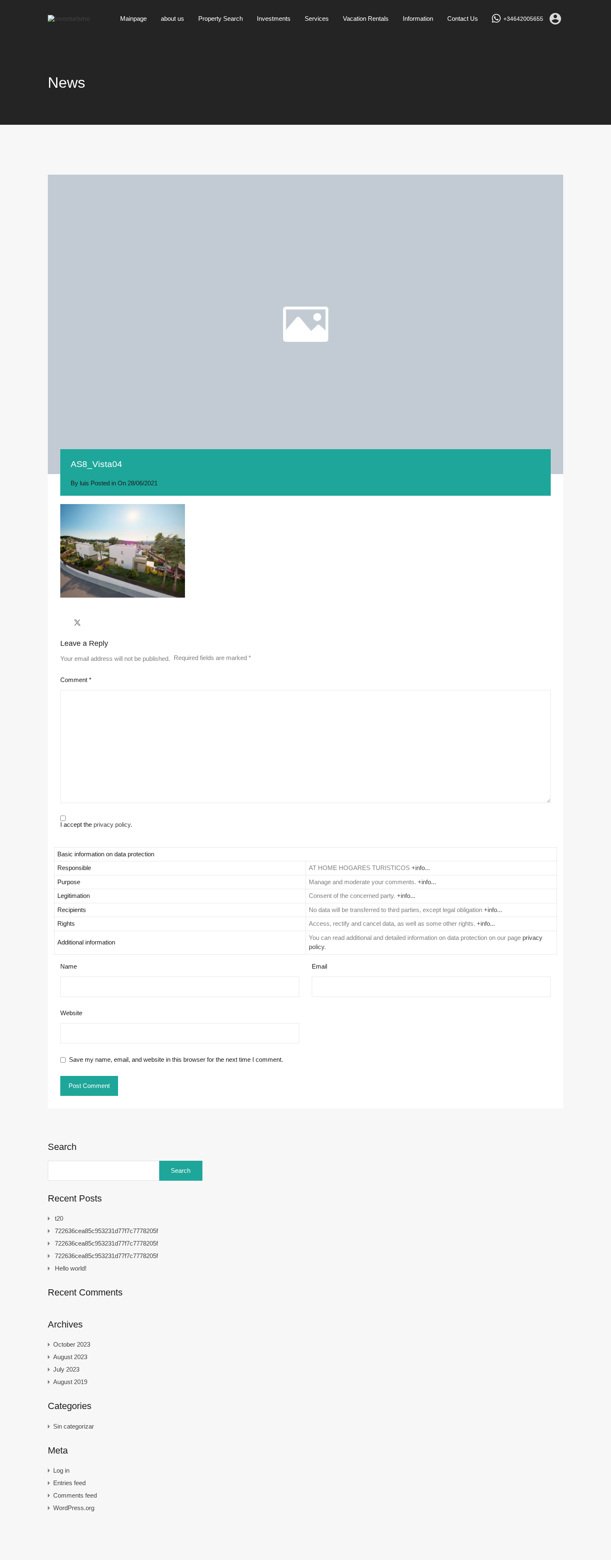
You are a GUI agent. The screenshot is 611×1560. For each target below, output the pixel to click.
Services (317, 18)
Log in (61, 1470)
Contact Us (462, 18)
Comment (75, 679)
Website (71, 1012)
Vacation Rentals (366, 18)
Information (418, 18)
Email (319, 966)
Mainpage (133, 18)
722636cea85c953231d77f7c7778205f (106, 1230)
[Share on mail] (92, 622)
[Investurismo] (69, 18)
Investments (274, 18)
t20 (59, 1218)
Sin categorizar (73, 1426)
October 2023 (71, 1344)
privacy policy (112, 824)
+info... (420, 867)
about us (172, 18)
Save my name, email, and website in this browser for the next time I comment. (176, 1059)
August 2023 (70, 1356)
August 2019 (70, 1381)
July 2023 (66, 1369)
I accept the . (96, 824)
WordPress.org (73, 1507)
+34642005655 (523, 18)
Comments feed (75, 1495)
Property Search (220, 18)
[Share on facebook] (62, 622)
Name (68, 966)
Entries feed (69, 1482)
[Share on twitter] (77, 622)
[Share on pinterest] (106, 622)
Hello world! (70, 1268)
